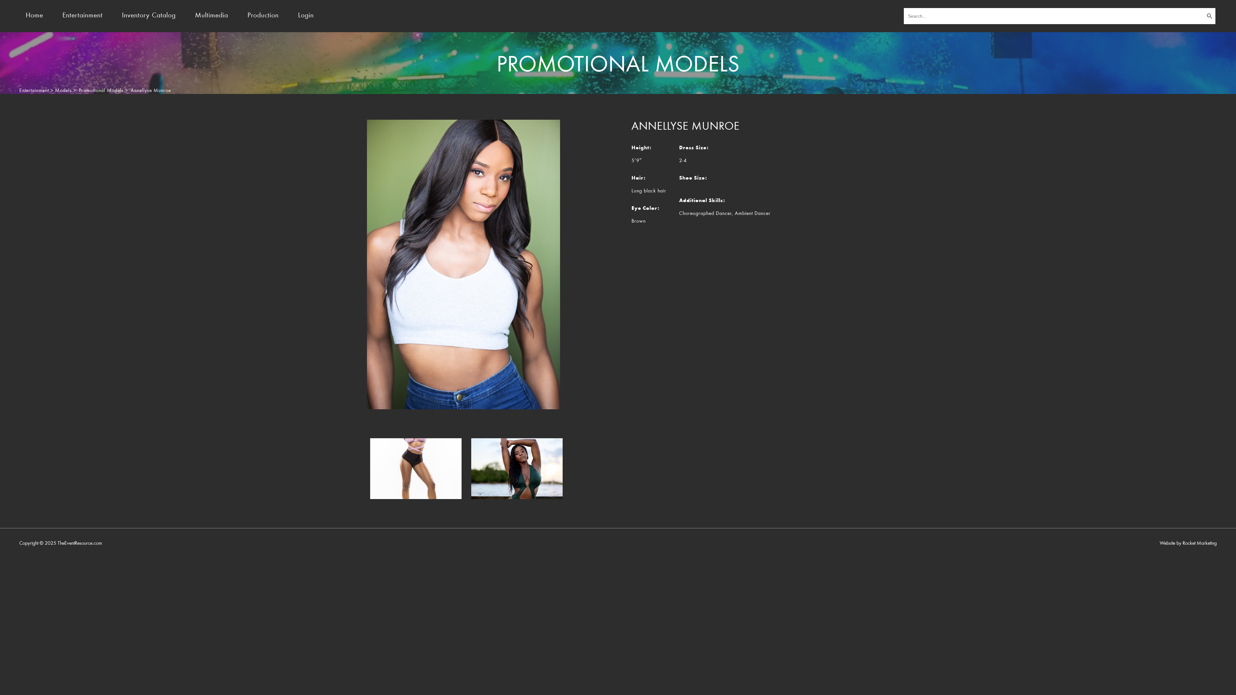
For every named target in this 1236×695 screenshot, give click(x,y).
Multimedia (211, 15)
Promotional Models (101, 90)
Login (306, 15)
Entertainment (82, 15)
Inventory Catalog (149, 15)
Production (263, 15)
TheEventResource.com (80, 543)
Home (34, 15)
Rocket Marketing (1200, 543)
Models (63, 90)
